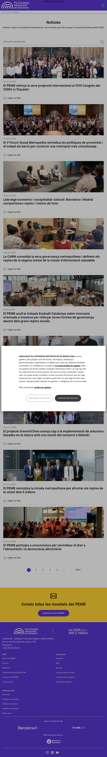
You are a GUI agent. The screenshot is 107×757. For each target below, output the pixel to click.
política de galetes (42, 387)
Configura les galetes (39, 398)
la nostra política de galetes (67, 366)
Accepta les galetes (68, 398)
